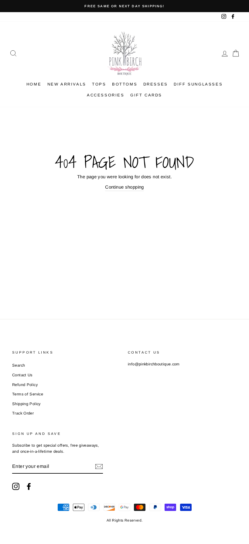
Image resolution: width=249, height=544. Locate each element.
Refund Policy (25, 384)
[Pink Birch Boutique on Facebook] (28, 486)
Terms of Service (27, 394)
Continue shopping (124, 187)
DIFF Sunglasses (198, 84)
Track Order (23, 413)
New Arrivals (66, 84)
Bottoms (124, 84)
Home (33, 84)
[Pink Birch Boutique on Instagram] (15, 486)
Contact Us (22, 375)
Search (18, 365)
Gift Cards (146, 95)
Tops (99, 84)
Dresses (155, 84)
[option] (124, 6)
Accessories (105, 95)
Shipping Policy (26, 403)
